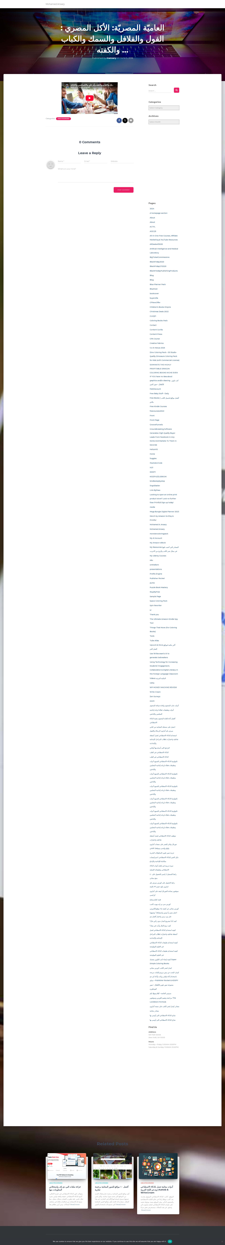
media (152, 507)
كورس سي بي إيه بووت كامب (160, 904)
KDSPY (153, 472)
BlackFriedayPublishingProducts (164, 271)
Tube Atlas (154, 641)
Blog (152, 275)
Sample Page (155, 596)
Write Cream (155, 692)
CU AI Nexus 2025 (157, 348)
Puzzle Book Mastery (159, 587)
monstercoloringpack (159, 534)
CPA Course (155, 339)
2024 (152, 209)
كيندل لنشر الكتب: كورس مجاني (161, 968)
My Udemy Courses (158, 556)
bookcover (154, 293)
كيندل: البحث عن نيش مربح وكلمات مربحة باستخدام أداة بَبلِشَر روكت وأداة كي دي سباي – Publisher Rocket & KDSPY (164, 976)
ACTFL (152, 227)
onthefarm (154, 565)
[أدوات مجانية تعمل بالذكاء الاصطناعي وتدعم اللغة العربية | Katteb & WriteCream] (158, 1166)
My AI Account (156, 538)
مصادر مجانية (154, 1011)
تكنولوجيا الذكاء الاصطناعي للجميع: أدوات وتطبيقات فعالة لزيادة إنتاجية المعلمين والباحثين (164, 765)
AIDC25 (153, 231)
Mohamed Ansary (157, 529)
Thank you (154, 614)
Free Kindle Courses (158, 406)
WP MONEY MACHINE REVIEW (163, 687)
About (152, 218)
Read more (75, 1204)
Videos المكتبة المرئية (158, 678)
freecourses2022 (157, 411)
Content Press (156, 334)
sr (150, 610)
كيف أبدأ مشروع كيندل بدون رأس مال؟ (163, 921)
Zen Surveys (155, 696)
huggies (153, 458)
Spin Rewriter (156, 605)
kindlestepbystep (157, 481)
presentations (156, 569)
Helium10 (154, 449)
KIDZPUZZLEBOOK (158, 477)
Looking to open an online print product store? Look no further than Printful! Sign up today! (163, 499)
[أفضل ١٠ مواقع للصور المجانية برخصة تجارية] (112, 1166)
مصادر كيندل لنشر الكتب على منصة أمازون (164, 1006)
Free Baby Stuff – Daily (159, 393)
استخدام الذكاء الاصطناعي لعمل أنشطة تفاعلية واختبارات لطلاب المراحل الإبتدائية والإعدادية (164, 739)
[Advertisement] (164, 163)
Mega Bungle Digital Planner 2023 (164, 512)
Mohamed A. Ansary (158, 525)
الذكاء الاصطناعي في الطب (159, 752)
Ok (170, 1241)
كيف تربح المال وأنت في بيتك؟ (160, 926)
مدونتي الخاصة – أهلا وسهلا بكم (160, 993)
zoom (152, 701)
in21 (151, 467)
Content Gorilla (156, 330)
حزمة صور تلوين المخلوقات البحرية (162, 853)
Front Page (154, 420)
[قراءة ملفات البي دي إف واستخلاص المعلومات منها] (66, 1166)
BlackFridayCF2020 (158, 266)
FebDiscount (155, 389)
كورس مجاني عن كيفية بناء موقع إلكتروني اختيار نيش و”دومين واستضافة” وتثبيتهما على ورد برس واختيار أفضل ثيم (164, 913)
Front (152, 416)
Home (152, 454)
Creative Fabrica (156, 343)
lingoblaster (155, 486)
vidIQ (152, 683)
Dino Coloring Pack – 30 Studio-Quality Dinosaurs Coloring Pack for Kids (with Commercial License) (164, 356)
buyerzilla (154, 298)
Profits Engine (156, 574)
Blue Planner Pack (158, 284)
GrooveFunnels (156, 425)
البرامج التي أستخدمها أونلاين (160, 748)
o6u (151, 560)
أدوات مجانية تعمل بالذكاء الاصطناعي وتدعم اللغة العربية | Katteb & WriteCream (157, 1190)
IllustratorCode (156, 463)
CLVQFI (153, 316)
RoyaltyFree (155, 592)
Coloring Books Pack (158, 321)
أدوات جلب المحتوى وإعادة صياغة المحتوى (164, 705)
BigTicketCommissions (159, 257)
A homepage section (158, 213)
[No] (222, 1241)
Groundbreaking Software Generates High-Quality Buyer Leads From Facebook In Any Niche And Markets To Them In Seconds (163, 437)
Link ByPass (155, 490)
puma (152, 583)
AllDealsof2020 (156, 244)
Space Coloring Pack (158, 601)
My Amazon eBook (158, 543)
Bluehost (154, 289)
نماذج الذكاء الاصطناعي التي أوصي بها (163, 1015)
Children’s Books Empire (160, 307)
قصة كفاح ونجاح (155, 900)
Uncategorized (63, 118)
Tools (152, 636)
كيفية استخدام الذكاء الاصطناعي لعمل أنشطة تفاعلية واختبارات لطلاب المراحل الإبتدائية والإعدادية (163, 934)
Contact (153, 325)
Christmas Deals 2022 (159, 311)
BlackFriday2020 (157, 262)
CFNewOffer (155, 302)
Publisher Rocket (157, 578)
